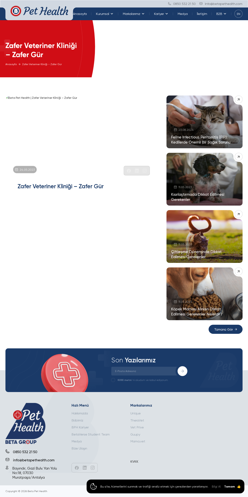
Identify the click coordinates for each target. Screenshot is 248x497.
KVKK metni (124, 379)
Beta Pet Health (37, 491)
